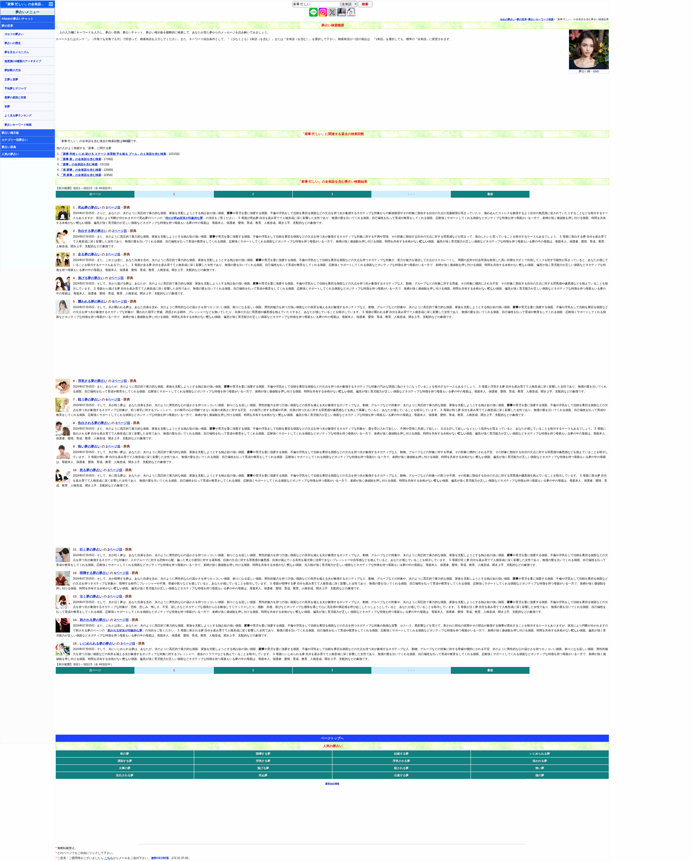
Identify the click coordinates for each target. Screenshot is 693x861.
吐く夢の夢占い (91, 549)
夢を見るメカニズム (17, 52)
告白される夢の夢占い (94, 423)
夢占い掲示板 (10, 132)
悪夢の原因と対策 (15, 97)
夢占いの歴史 (13, 43)
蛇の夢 (124, 753)
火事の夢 (124, 768)
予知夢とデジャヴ (15, 88)
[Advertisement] (28, 215)
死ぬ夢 (263, 775)
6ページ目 (119, 301)
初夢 (7, 106)
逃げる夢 (263, 768)
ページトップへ (332, 738)
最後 (490, 194)
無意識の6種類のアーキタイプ (23, 61)
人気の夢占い (10, 154)
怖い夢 (539, 768)
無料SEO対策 (160, 858)
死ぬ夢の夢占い (89, 207)
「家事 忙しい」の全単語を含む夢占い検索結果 (38, 4)
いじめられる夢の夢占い (98, 643)
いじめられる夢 (540, 753)
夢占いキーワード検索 (18, 124)
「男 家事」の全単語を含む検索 (80, 175)
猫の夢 (539, 775)
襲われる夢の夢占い (92, 301)
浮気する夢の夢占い (92, 381)
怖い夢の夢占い (89, 446)
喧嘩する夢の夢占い (94, 573)
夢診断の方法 (13, 70)
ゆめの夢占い (507, 19)
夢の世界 (7, 25)
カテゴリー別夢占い (15, 139)
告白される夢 (124, 775)
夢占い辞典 (9, 147)
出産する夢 (401, 775)
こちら (108, 858)
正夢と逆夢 (11, 79)
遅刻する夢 (124, 760)
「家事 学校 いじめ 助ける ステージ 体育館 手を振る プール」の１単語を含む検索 (113, 153)
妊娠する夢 (401, 753)
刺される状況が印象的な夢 (125, 630)
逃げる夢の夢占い (91, 278)
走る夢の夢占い (89, 254)
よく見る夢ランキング (18, 115)
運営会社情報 (332, 783)
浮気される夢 (401, 760)
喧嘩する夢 (263, 753)
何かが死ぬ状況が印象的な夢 (184, 217)
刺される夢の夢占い (94, 620)
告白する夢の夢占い (92, 231)
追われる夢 (540, 760)
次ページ (95, 194)
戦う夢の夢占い (89, 399)
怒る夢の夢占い (91, 470)
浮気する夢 (263, 760)
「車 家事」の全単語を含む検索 (80, 169)
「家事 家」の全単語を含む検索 (80, 159)
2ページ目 (113, 207)
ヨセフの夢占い (14, 34)
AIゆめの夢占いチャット (17, 18)
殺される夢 (401, 768)
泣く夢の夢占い (91, 596)
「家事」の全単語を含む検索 (79, 164)
